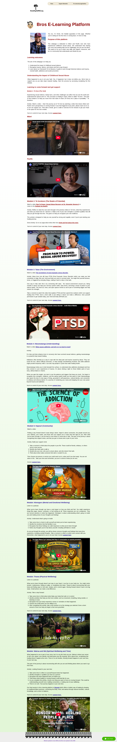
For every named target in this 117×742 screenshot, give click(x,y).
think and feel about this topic (68, 222)
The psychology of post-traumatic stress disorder (52, 273)
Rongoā (57, 687)
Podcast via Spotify (41, 206)
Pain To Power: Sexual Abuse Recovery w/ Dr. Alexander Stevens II (57, 204)
